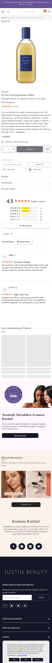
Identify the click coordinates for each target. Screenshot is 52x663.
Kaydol (41, 597)
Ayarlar (37, 660)
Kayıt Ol (39, 164)
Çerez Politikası (22, 655)
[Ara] (49, 11)
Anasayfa (4, 17)
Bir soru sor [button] (27, 226)
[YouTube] (38, 546)
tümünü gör (26, 505)
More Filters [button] (24, 242)
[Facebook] (13, 546)
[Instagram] (22, 546)
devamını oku (21, 132)
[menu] (2, 11)
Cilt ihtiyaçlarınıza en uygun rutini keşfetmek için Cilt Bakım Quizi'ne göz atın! (26, 3)
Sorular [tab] (6, 234)
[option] (26, 3)
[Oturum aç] (8, 11)
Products (12, 17)
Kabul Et (14, 660)
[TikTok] (30, 546)
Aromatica (5, 92)
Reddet (26, 660)
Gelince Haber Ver (7, 160)
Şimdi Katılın (20, 435)
